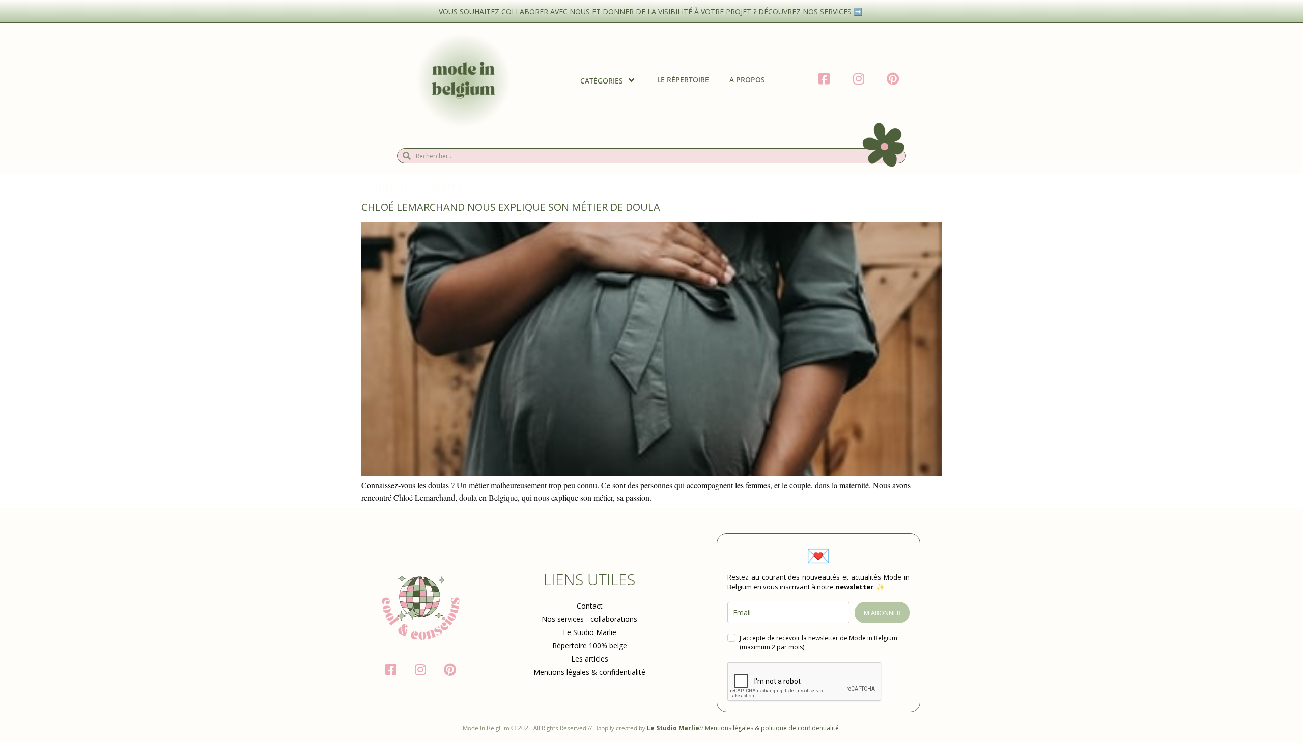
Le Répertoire (683, 80)
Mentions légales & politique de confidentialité (772, 728)
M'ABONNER (882, 612)
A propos (747, 80)
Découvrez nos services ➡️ (811, 11)
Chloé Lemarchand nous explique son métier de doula (510, 207)
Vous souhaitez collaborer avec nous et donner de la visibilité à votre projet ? (598, 11)
